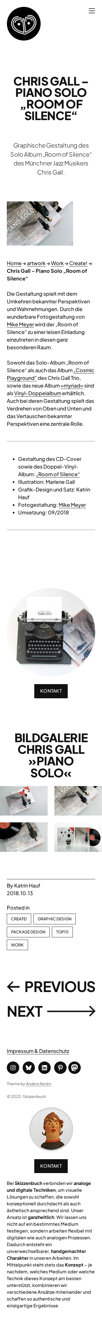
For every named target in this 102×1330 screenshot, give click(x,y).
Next (24, 1011)
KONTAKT (51, 691)
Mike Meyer (20, 324)
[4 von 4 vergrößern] (94, 830)
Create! (78, 263)
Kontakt (51, 1166)
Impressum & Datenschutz (38, 1051)
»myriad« (72, 385)
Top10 (62, 931)
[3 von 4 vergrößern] (40, 830)
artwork (36, 263)
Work (57, 263)
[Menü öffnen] (91, 10)
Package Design (28, 931)
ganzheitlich (41, 1217)
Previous (60, 986)
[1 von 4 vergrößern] (40, 793)
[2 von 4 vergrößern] (94, 793)
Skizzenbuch (34, 1096)
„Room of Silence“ (58, 474)
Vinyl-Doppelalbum (37, 393)
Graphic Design (54, 918)
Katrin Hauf (27, 885)
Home (14, 263)
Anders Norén (38, 1083)
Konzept (74, 1265)
